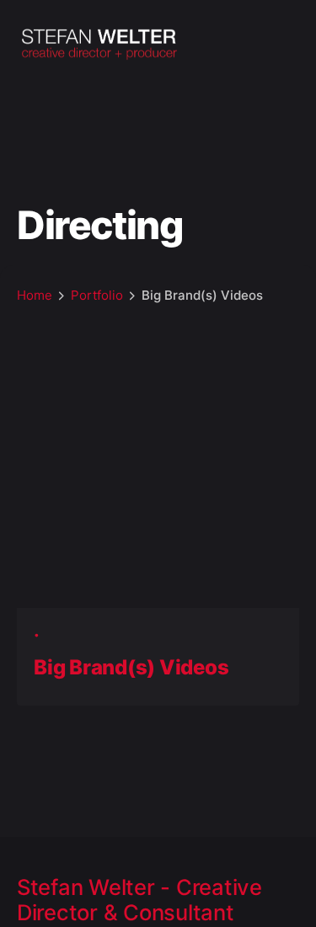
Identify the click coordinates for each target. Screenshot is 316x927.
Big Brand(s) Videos (131, 667)
